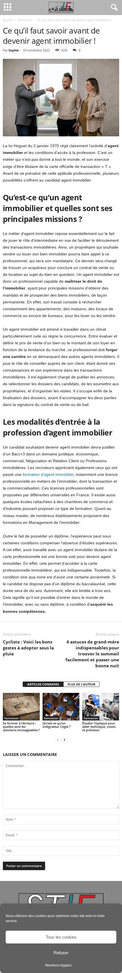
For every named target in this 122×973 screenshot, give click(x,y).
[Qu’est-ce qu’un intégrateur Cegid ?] (61, 706)
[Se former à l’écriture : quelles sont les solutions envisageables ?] (21, 706)
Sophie (14, 50)
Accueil (7, 20)
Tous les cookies (61, 937)
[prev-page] (57, 740)
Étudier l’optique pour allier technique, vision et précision (99, 726)
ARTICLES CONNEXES (43, 684)
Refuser (61, 952)
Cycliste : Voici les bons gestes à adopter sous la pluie (28, 648)
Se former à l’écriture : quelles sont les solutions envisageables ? (21, 726)
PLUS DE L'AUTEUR (81, 684)
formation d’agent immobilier (48, 474)
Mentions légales (58, 965)
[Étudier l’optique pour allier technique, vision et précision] (100, 706)
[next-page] (64, 740)
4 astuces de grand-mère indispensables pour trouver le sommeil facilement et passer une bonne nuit (92, 653)
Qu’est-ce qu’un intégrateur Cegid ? (57, 725)
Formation (25, 20)
